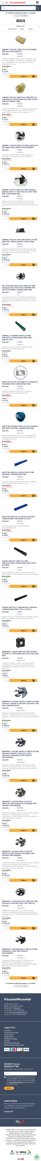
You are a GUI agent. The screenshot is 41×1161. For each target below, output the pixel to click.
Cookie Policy (8, 1036)
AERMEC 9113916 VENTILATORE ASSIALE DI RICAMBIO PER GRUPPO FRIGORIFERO (20, 146)
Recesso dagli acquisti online (14, 1045)
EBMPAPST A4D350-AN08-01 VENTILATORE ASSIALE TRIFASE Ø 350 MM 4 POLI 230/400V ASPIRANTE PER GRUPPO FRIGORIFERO (20, 754)
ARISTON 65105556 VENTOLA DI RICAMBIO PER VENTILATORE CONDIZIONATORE (20, 427)
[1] (5, 76)
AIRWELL (20, 344)
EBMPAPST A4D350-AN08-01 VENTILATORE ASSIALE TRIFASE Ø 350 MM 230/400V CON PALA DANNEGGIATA (20, 704)
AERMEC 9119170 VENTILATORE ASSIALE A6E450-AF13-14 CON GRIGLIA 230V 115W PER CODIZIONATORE (19, 192)
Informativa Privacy (16, 1082)
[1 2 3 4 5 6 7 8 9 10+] (5, 124)
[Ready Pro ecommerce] (20, 1159)
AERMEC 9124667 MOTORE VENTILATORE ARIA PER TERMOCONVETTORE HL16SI (19, 241)
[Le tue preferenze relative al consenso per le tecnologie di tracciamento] (37, 1159)
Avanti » (25, 15)
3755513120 (17, 1008)
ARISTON (20, 389)
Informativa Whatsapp (12, 1043)
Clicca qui (8, 1111)
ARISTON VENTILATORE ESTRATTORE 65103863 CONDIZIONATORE (18, 473)
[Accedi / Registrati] (4, 3)
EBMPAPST (21, 661)
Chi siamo (7, 1030)
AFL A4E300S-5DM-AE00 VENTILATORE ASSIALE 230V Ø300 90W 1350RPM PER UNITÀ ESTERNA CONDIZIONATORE (18, 288)
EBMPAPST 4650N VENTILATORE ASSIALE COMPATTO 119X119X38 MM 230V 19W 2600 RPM (20, 654)
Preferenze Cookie (10, 1039)
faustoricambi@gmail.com (18, 1012)
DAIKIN (19, 570)
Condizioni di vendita (11, 1032)
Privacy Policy (9, 1034)
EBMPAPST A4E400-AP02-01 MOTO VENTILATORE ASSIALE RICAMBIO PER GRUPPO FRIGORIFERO (18, 853)
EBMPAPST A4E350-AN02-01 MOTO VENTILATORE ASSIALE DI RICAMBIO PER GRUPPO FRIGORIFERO (19, 803)
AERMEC (20, 56)
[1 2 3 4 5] (5, 586)
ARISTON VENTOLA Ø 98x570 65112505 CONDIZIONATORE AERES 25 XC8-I (18, 518)
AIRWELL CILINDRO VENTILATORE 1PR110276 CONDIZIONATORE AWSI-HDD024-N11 (17, 338)
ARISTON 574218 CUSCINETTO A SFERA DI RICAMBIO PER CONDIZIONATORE (20, 383)
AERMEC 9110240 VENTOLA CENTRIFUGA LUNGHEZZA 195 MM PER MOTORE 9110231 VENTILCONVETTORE (20, 99)
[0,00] (7, 3)
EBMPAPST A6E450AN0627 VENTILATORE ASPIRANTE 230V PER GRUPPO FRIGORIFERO (20, 951)
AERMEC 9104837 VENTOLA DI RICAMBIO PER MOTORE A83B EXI (19, 50)
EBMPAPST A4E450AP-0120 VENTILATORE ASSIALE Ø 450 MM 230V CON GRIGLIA (20, 902)
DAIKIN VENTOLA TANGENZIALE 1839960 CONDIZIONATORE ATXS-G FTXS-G (19, 608)
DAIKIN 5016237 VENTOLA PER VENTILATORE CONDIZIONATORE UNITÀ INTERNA (19, 563)
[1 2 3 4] (5, 630)
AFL (18, 295)
